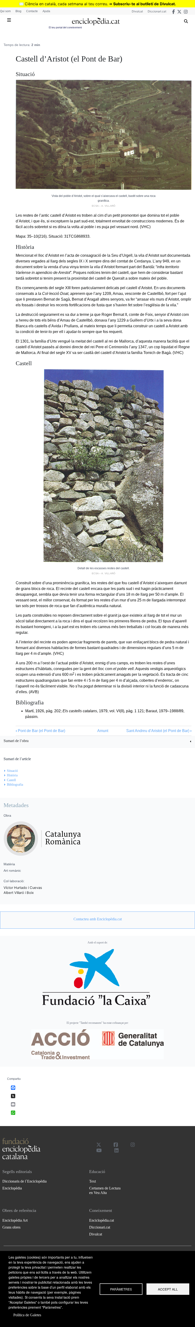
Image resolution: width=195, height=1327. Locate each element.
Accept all (168, 1289)
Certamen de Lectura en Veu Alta (105, 1190)
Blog (18, 11)
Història (12, 775)
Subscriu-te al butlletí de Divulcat (144, 3)
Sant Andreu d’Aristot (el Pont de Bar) (158, 731)
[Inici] (95, 22)
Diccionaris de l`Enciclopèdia (24, 1181)
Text (92, 1181)
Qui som (5, 11)
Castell (11, 780)
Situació (12, 771)
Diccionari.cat (157, 11)
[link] (97, 741)
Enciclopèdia (12, 1188)
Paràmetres (121, 1289)
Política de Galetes (27, 1315)
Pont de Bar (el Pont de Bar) (40, 731)
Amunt (102, 731)
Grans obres (11, 1227)
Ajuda (46, 11)
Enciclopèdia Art (15, 1220)
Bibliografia (15, 784)
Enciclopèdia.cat (101, 1220)
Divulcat (137, 11)
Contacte (32, 11)
